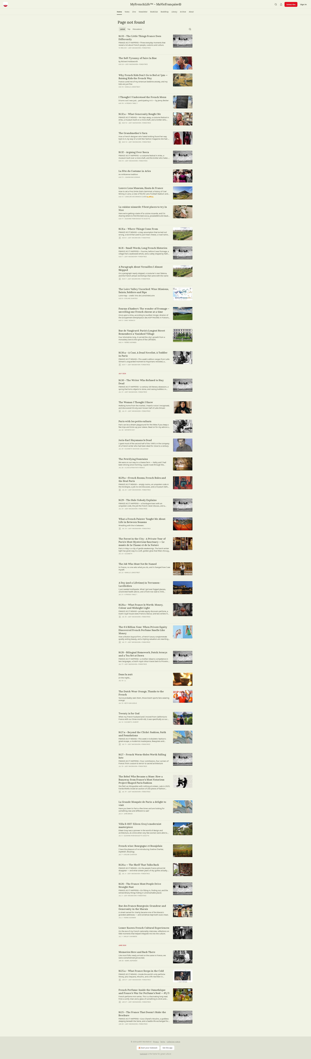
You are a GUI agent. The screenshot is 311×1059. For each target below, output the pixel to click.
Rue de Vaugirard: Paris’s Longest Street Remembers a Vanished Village (142, 332)
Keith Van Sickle (131, 703)
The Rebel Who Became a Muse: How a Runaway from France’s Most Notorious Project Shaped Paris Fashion (141, 779)
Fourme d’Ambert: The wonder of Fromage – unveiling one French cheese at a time (144, 310)
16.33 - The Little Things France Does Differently (140, 38)
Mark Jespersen (131, 961)
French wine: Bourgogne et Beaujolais (140, 845)
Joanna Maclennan (132, 177)
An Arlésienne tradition (128, 174)
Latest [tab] (122, 29)
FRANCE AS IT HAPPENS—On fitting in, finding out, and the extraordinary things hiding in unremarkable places (143, 891)
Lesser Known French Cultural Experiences (144, 927)
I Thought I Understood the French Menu (142, 97)
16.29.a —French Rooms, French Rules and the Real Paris (142, 479)
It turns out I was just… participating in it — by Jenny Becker (144, 100)
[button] (119, 12)
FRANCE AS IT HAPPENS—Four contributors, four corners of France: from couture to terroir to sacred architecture (143, 762)
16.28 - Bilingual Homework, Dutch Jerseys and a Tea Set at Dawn (143, 654)
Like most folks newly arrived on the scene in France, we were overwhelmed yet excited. (142, 956)
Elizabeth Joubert (132, 722)
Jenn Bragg (128, 814)
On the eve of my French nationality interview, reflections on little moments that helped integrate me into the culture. (144, 932)
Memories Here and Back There (137, 952)
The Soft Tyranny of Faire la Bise (138, 58)
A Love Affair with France (135, 467)
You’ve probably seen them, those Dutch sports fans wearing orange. (144, 699)
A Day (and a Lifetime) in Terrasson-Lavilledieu (139, 584)
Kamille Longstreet (132, 87)
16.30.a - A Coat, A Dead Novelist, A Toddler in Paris (143, 354)
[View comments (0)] (137, 51)
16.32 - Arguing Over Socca (134, 152)
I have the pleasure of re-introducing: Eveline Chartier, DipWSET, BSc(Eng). (141, 850)
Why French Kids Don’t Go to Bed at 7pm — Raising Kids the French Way (143, 77)
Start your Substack (149, 1048)
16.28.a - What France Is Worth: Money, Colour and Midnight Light (141, 606)
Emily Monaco (129, 320)
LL (125, 680)
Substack (143, 1054)
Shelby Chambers (130, 936)
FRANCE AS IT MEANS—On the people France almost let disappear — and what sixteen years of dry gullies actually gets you (143, 869)
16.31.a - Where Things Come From (138, 228)
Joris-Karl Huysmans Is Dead (135, 440)
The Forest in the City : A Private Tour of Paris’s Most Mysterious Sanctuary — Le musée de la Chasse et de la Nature (142, 542)
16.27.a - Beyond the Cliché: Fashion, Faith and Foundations (142, 734)
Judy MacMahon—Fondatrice (139, 48)
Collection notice (173, 1042)
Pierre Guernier (130, 342)
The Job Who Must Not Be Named (138, 563)
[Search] (275, 4)
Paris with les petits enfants (135, 421)
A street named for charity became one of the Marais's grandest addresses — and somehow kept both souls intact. (143, 913)
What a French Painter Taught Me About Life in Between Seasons (142, 520)
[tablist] (131, 29)
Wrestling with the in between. (131, 525)
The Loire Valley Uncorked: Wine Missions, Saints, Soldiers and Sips (144, 291)
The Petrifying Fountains (133, 459)
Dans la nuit (126, 674)
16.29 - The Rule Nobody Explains (137, 500)
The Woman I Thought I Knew (136, 402)
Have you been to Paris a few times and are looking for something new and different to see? (141, 809)
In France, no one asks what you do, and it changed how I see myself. (144, 568)
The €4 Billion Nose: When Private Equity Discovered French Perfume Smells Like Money (143, 630)
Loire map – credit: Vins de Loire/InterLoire (137, 295)
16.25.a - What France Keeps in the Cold (141, 970)
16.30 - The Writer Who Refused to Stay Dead (141, 382)
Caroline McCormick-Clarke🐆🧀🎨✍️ (139, 197)
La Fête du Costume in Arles (135, 171)
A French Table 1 (131, 103)
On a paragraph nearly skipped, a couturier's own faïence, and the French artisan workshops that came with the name (143, 274)
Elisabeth (128, 554)
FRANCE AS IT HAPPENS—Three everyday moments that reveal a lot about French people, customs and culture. (142, 43)
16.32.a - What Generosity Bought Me (140, 114)
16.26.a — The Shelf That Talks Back (139, 864)
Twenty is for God (129, 713)
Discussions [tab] (137, 29)
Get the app (167, 1048)
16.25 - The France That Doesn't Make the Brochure (142, 1014)
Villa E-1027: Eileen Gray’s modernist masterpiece (140, 825)
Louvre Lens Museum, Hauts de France (141, 188)
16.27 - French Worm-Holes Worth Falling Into (142, 756)
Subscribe (290, 4)
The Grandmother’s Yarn (133, 133)
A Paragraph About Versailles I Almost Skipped (141, 268)
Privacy (156, 1042)
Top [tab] (128, 29)
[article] (155, 43)
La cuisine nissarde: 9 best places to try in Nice (143, 208)
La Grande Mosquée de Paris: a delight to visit (142, 803)
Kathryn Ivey (130, 430)
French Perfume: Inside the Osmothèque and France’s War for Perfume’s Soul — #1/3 (144, 991)
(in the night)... (125, 677)
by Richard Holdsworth (128, 61)
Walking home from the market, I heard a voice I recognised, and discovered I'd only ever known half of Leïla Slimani (144, 406)
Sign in (303, 4)
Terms (162, 1042)
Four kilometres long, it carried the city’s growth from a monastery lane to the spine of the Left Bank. (142, 338)
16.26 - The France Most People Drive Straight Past (140, 885)
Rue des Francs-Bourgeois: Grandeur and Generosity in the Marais (142, 907)
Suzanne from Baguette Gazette (137, 219)
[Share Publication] (281, 4)
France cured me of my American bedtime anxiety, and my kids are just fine (143, 82)
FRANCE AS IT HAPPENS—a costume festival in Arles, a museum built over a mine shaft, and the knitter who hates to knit (144, 156)
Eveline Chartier (130, 298)
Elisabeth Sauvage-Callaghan (136, 449)
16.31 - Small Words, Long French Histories (143, 248)
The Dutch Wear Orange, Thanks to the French (141, 693)
